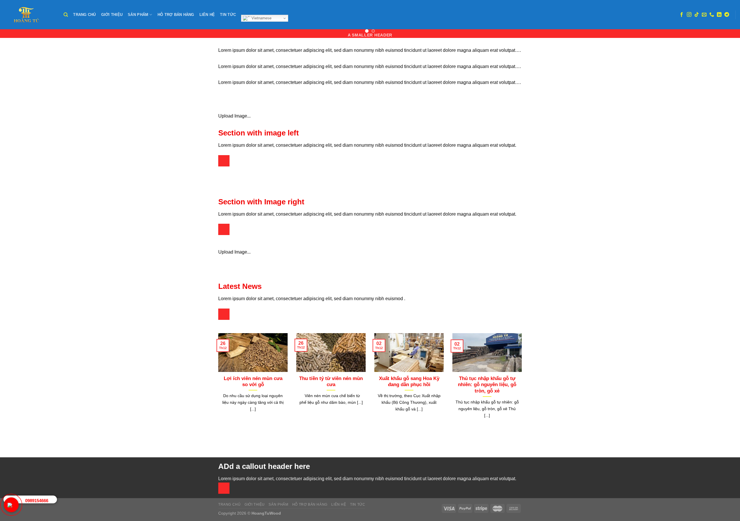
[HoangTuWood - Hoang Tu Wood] (29, 14)
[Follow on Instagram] (689, 14)
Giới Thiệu (112, 14)
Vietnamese (260, 18)
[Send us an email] (704, 14)
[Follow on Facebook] (681, 14)
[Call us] (711, 14)
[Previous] (217, 386)
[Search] (66, 14)
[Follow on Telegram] (726, 14)
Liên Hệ (207, 14)
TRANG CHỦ (84, 14)
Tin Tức (228, 14)
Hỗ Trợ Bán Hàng (176, 14)
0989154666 (36, 500)
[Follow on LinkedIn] (719, 14)
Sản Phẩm (138, 14)
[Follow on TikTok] (696, 14)
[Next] (523, 386)
